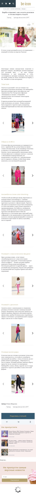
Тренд (9, 17)
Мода (23, 9)
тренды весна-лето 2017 (21, 17)
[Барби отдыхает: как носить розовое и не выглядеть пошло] (33, 24)
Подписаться (14, 480)
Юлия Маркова (15, 9)
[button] (2, 3)
